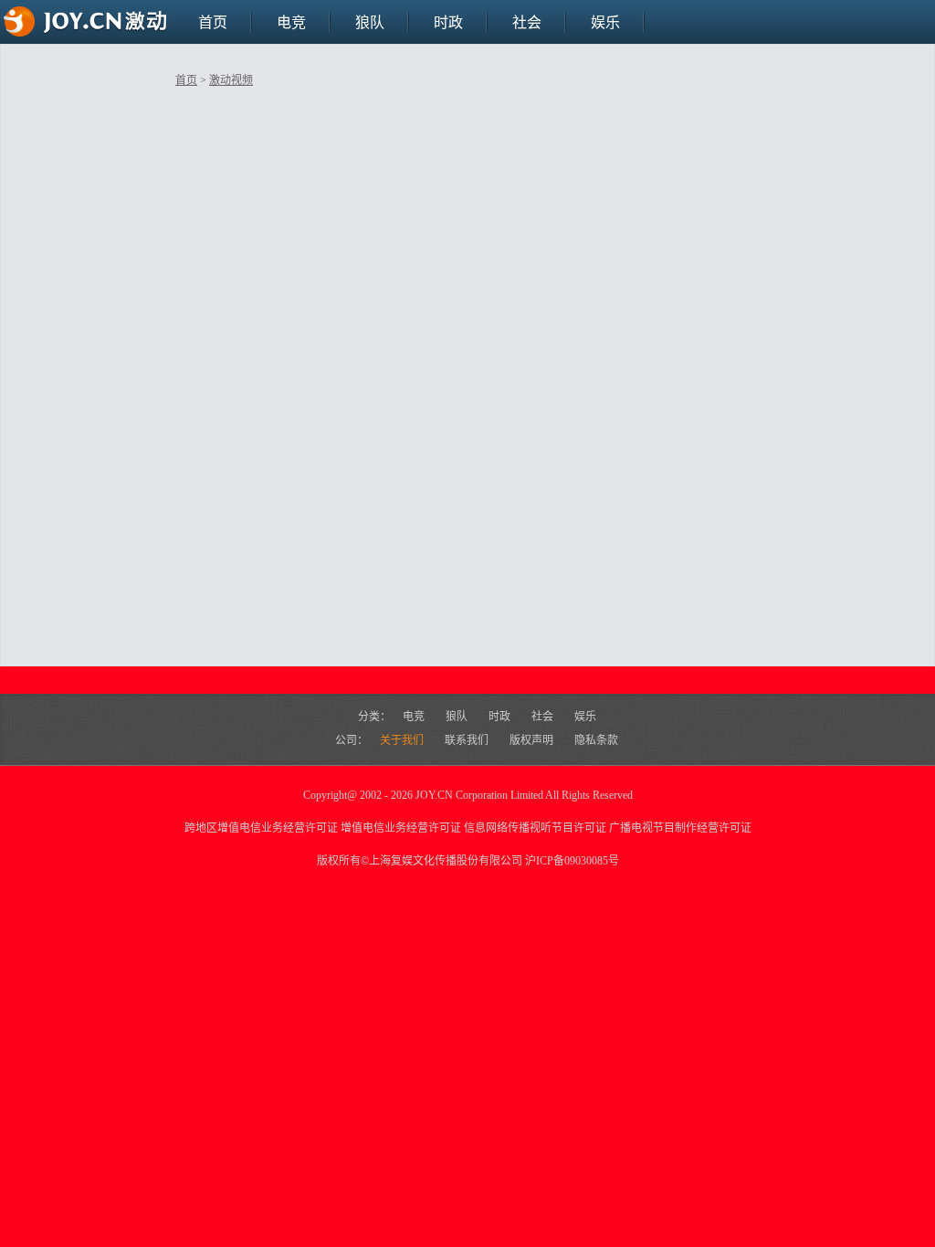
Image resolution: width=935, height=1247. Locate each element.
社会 (526, 22)
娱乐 (605, 22)
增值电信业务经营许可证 (401, 828)
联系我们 (468, 740)
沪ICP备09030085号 (572, 860)
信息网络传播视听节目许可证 (535, 828)
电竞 (291, 22)
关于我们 (403, 740)
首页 (212, 22)
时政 (448, 22)
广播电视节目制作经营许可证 (680, 828)
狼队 (369, 22)
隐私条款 (596, 740)
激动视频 (231, 80)
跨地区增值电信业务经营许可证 (261, 828)
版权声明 (533, 740)
